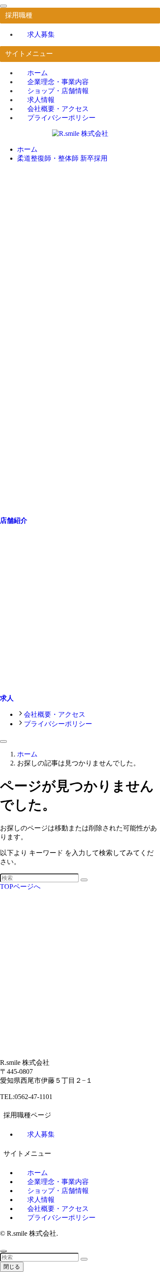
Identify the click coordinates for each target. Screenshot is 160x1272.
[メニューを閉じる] (3, 6)
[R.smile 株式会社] (80, 133)
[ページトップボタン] (3, 1251)
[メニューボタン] (3, 741)
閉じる (11, 1266)
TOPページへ (20, 886)
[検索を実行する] (84, 880)
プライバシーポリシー (61, 117)
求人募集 (41, 34)
